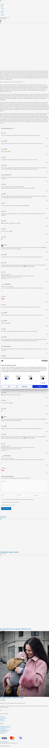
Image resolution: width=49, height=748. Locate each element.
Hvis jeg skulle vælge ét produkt (9, 552)
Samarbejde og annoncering (5, 726)
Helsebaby (2, 719)
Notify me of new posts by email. (8, 505)
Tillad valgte (24, 386)
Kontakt (2, 8)
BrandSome (7, 745)
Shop (2, 5)
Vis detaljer (43, 382)
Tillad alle (40, 386)
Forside (2, 4)
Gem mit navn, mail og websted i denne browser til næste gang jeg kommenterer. (18, 499)
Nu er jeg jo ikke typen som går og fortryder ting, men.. (16, 629)
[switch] (18, 378)
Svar (47, 138)
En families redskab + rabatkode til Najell (11, 697)
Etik (2, 6)
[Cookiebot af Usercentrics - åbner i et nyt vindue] (42, 361)
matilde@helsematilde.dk (5, 730)
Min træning (2, 720)
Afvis (9, 386)
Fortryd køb (2, 733)
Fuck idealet (2, 716)
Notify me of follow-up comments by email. (10, 502)
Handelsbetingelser (3, 731)
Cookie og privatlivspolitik (5, 727)
